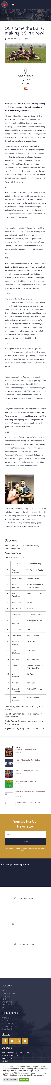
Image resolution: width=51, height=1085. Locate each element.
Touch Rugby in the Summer (25, 781)
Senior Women (8, 993)
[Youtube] (25, 1041)
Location (6, 1020)
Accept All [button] (24, 1080)
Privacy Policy (8, 1023)
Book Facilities (8, 1029)
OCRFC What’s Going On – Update (27, 760)
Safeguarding (8, 1026)
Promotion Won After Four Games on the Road (30, 793)
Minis (4, 1007)
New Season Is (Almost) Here (25, 749)
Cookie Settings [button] (10, 1080)
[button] (13, 4)
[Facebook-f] (5, 1041)
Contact (5, 1018)
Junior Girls (7, 1002)
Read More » (19, 752)
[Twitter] (12, 1041)
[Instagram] (18, 1041)
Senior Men (7, 996)
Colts (4, 999)
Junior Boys (7, 1004)
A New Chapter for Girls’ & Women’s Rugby (30, 802)
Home (4, 990)
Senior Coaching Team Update (26, 770)
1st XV (26, 39)
